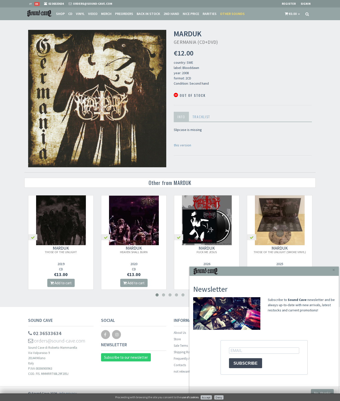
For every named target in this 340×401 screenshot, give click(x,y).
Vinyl (80, 13)
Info (181, 116)
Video (93, 13)
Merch (106, 13)
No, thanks (322, 393)
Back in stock (148, 13)
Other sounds (232, 13)
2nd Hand (171, 13)
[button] (292, 13)
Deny (219, 397)
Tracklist (201, 116)
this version (182, 145)
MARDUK (61, 249)
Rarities (210, 13)
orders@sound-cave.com (59, 341)
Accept (206, 397)
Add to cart (63, 283)
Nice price (191, 13)
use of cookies (190, 397)
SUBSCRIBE (245, 363)
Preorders (124, 13)
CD (70, 13)
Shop (60, 13)
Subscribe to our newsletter (126, 357)
